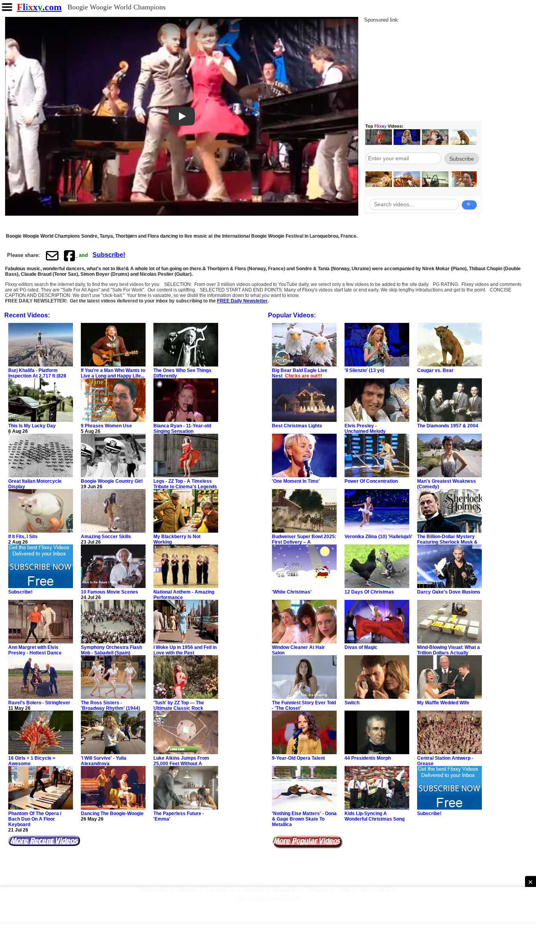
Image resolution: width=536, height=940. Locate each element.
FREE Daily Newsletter (242, 301)
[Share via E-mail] (52, 255)
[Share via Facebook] (70, 255)
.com (39, 7)
